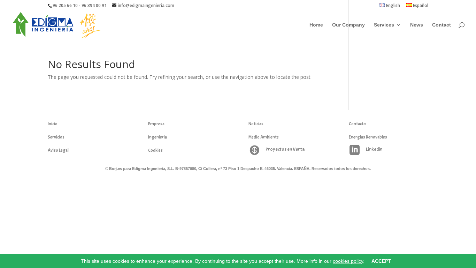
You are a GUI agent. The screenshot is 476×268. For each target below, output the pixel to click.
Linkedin (374, 149)
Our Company (348, 25)
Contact (441, 25)
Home (316, 25)
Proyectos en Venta (285, 149)
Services (384, 25)
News (416, 25)
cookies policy (348, 261)
